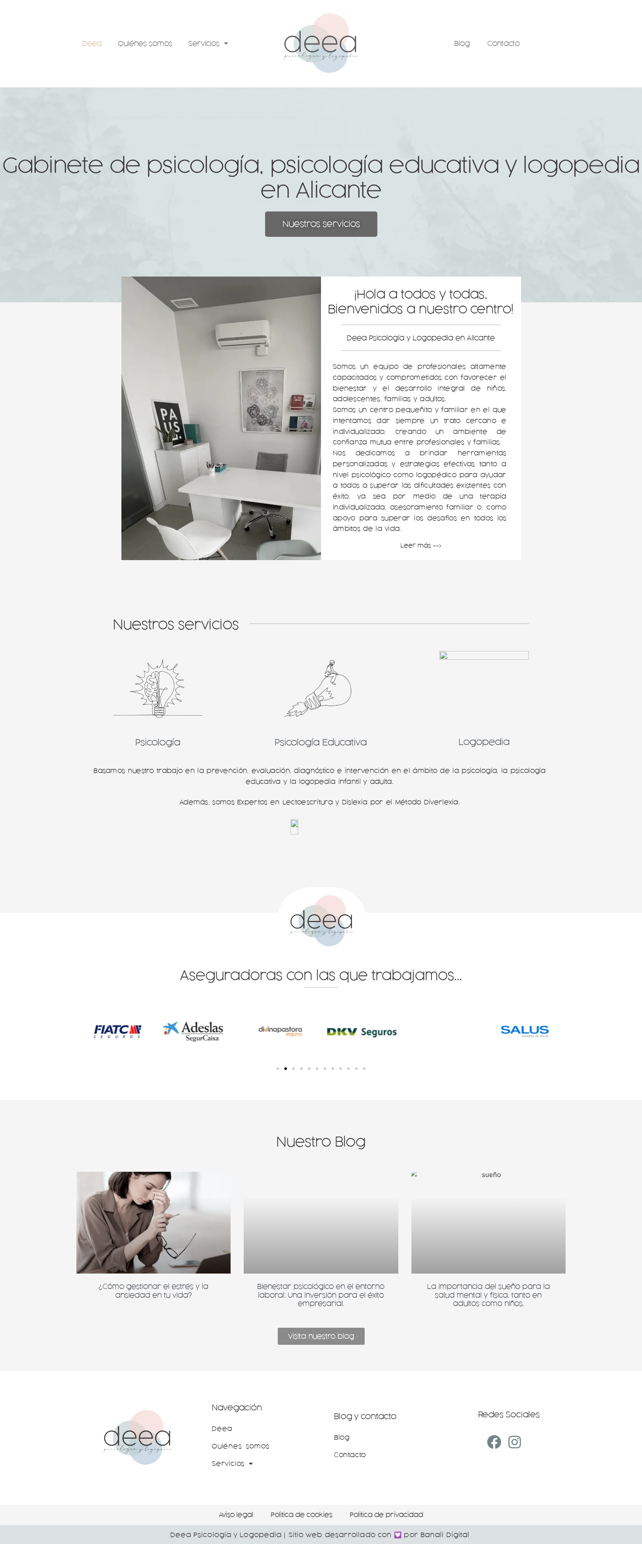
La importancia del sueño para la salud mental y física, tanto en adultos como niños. (488, 1295)
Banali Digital (445, 1535)
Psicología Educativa (321, 742)
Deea (92, 43)
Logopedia (484, 742)
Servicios (204, 43)
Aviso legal (236, 1515)
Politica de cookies (301, 1515)
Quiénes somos (145, 43)
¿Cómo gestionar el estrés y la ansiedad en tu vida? (153, 1290)
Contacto (503, 43)
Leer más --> (420, 545)
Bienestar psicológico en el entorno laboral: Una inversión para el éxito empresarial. (320, 1295)
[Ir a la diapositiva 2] (285, 1068)
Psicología (157, 742)
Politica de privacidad (386, 1515)
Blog (462, 43)
